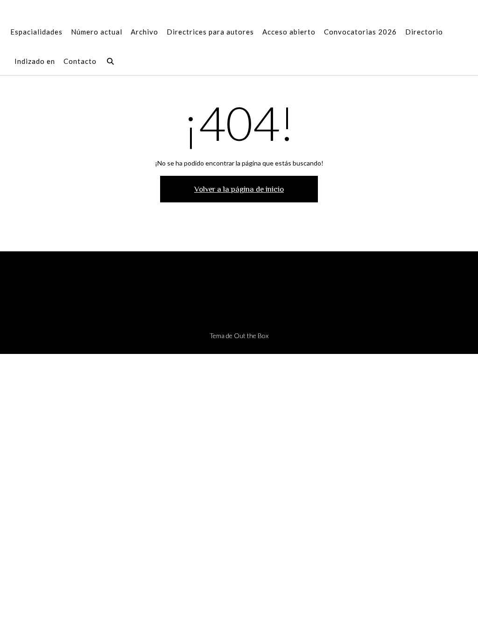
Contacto (80, 61)
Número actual (96, 32)
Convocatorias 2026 (360, 32)
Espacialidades (36, 32)
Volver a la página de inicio (239, 189)
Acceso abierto (289, 32)
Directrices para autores (210, 32)
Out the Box (251, 335)
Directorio (424, 32)
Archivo (144, 32)
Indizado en (34, 61)
